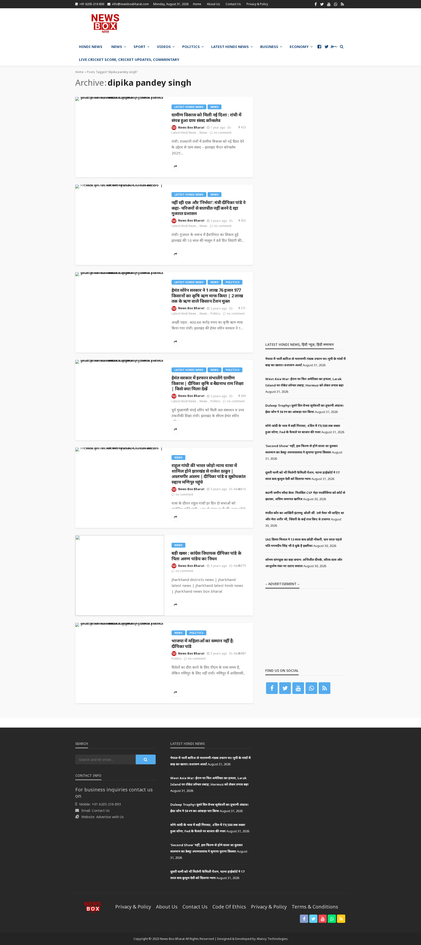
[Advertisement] (257, 24)
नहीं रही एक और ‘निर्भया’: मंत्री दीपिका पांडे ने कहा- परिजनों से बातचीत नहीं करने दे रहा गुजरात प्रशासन (208, 208)
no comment (222, 133)
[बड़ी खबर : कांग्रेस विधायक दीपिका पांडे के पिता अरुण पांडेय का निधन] (119, 575)
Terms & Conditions (315, 906)
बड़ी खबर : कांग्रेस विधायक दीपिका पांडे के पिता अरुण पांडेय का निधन (206, 555)
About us (213, 4)
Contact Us (233, 4)
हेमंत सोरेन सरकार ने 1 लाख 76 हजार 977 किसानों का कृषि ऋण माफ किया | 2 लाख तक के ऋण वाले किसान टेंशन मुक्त (207, 295)
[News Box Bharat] (105, 23)
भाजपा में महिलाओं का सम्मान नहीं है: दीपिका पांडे (202, 643)
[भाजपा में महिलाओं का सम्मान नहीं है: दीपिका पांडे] (119, 625)
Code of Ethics (229, 906)
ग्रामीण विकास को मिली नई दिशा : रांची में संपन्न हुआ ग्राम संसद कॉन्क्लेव (206, 117)
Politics (191, 46)
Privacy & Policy (257, 4)
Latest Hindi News (230, 46)
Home (197, 4)
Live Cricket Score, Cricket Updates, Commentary (129, 59)
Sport (139, 46)
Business (269, 46)
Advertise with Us (110, 816)
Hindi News (90, 46)
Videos (164, 46)
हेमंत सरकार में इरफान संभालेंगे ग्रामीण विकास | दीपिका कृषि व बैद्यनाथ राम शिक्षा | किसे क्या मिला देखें (207, 383)
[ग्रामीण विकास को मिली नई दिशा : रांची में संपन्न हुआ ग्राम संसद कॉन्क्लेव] (119, 99)
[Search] (341, 46)
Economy (299, 46)
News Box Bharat (191, 127)
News (116, 46)
